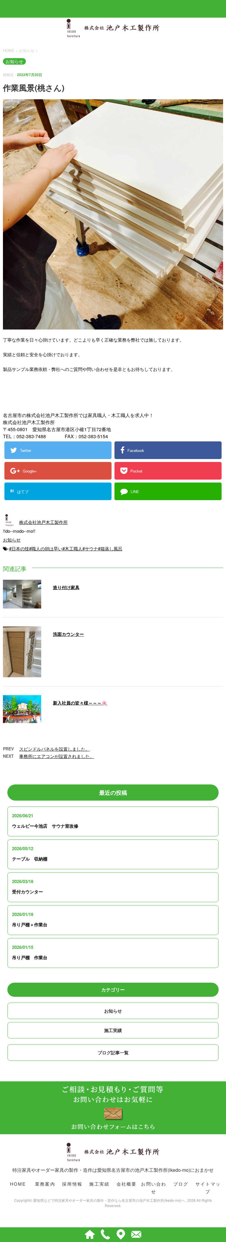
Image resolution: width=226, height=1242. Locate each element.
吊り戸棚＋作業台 (29, 924)
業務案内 (45, 1184)
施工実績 (113, 1030)
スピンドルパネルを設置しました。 (54, 749)
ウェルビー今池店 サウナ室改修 (45, 826)
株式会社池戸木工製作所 (43, 522)
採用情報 (72, 1184)
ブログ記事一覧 (113, 1052)
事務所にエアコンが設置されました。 (56, 756)
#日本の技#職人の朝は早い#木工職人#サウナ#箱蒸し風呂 (65, 548)
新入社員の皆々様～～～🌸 (80, 703)
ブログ (181, 1184)
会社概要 (127, 1184)
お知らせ (12, 540)
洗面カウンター (68, 634)
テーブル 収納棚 (29, 859)
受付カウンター (27, 891)
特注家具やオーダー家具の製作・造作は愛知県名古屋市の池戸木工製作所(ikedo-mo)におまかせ (113, 1170)
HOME (18, 1184)
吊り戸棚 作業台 (29, 957)
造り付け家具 (66, 587)
